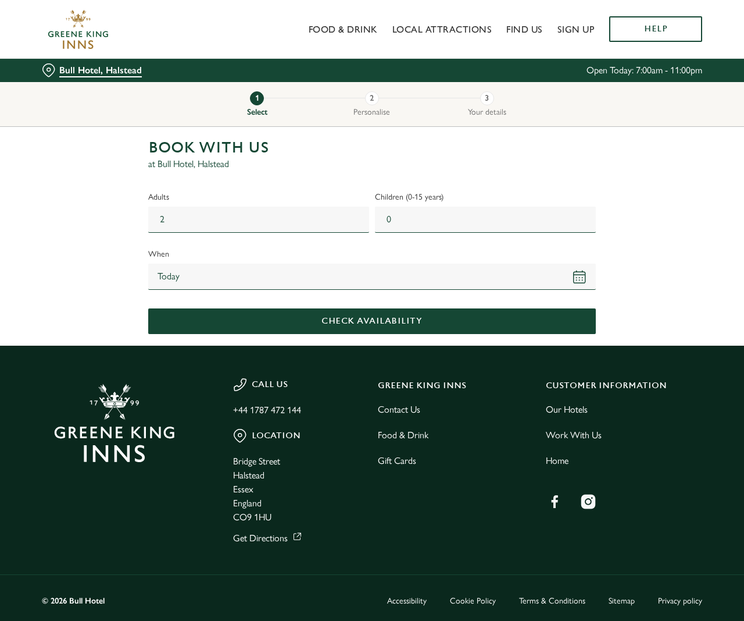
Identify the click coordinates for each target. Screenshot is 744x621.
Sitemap (622, 601)
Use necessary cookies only (647, 69)
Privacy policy (680, 601)
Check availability (371, 321)
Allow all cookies (647, 31)
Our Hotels (567, 409)
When (158, 254)
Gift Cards (397, 460)
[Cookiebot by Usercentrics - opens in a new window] (75, 131)
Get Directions (260, 538)
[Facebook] (554, 501)
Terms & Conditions (552, 601)
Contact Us (399, 409)
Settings (596, 131)
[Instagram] (588, 501)
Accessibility (407, 601)
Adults (158, 197)
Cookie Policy (473, 601)
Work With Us (574, 435)
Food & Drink (403, 435)
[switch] (333, 131)
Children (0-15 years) (409, 197)
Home (557, 460)
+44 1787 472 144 (267, 410)
